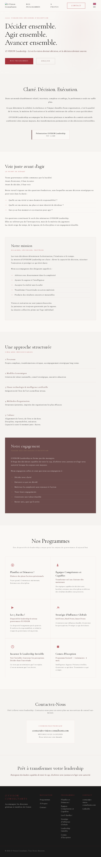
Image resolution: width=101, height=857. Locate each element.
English (45, 61)
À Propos (54, 5)
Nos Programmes (33, 5)
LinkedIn (86, 809)
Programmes (45, 799)
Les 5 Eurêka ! (66, 815)
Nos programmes (19, 61)
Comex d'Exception (66, 836)
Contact (76, 5)
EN (94, 7)
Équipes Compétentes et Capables (67, 809)
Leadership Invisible (65, 830)
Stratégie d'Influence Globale (65, 822)
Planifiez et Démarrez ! (65, 801)
